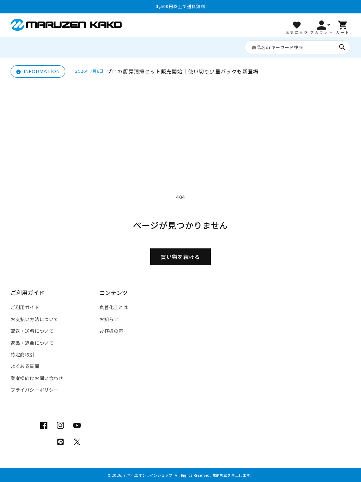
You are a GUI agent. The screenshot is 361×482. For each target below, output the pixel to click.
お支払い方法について (35, 319)
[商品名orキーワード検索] (342, 47)
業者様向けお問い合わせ (37, 378)
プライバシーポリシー (35, 389)
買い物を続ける (180, 256)
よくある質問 (25, 366)
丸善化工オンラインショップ (147, 475)
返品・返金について (32, 342)
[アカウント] (321, 25)
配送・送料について (32, 330)
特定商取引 (23, 354)
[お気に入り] (297, 25)
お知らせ (108, 319)
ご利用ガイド (25, 307)
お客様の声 (111, 330)
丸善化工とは (113, 307)
